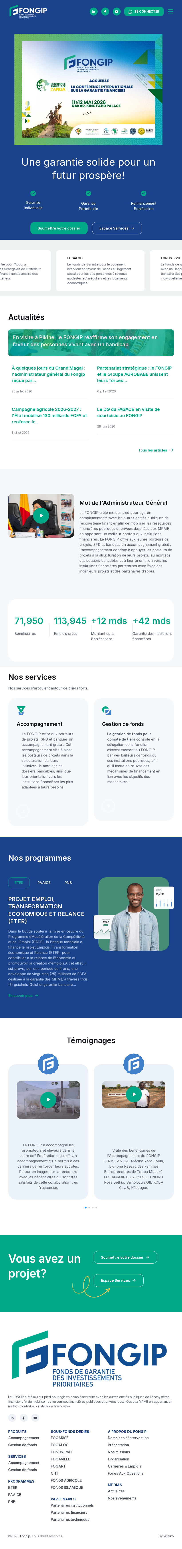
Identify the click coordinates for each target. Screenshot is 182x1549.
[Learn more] (23, 811)
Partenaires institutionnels (72, 1505)
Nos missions (119, 1452)
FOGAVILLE (60, 1459)
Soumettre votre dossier (59, 228)
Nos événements (122, 1498)
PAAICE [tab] (44, 882)
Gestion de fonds (22, 1445)
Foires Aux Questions (125, 1473)
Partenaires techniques (70, 1519)
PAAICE (14, 1494)
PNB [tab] (68, 882)
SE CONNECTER (146, 11)
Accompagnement (23, 1438)
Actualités (116, 1491)
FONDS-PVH (61, 1452)
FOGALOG (60, 1445)
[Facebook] (105, 12)
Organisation (118, 1459)
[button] (86, 1207)
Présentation (118, 1445)
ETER (12, 1487)
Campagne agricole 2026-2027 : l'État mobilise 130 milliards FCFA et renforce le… (49, 415)
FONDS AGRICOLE (66, 1480)
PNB (12, 1501)
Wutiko (169, 1536)
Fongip (25, 1536)
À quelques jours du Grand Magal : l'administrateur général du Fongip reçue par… (48, 374)
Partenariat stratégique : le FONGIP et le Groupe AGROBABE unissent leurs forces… (134, 374)
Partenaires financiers (69, 1512)
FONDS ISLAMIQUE (67, 1487)
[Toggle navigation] (170, 12)
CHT (54, 1473)
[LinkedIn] (94, 12)
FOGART (58, 1466)
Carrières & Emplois (124, 1466)
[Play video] (41, 516)
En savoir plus (20, 995)
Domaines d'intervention (128, 1438)
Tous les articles (152, 450)
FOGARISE (60, 1438)
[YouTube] (117, 12)
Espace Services (114, 228)
